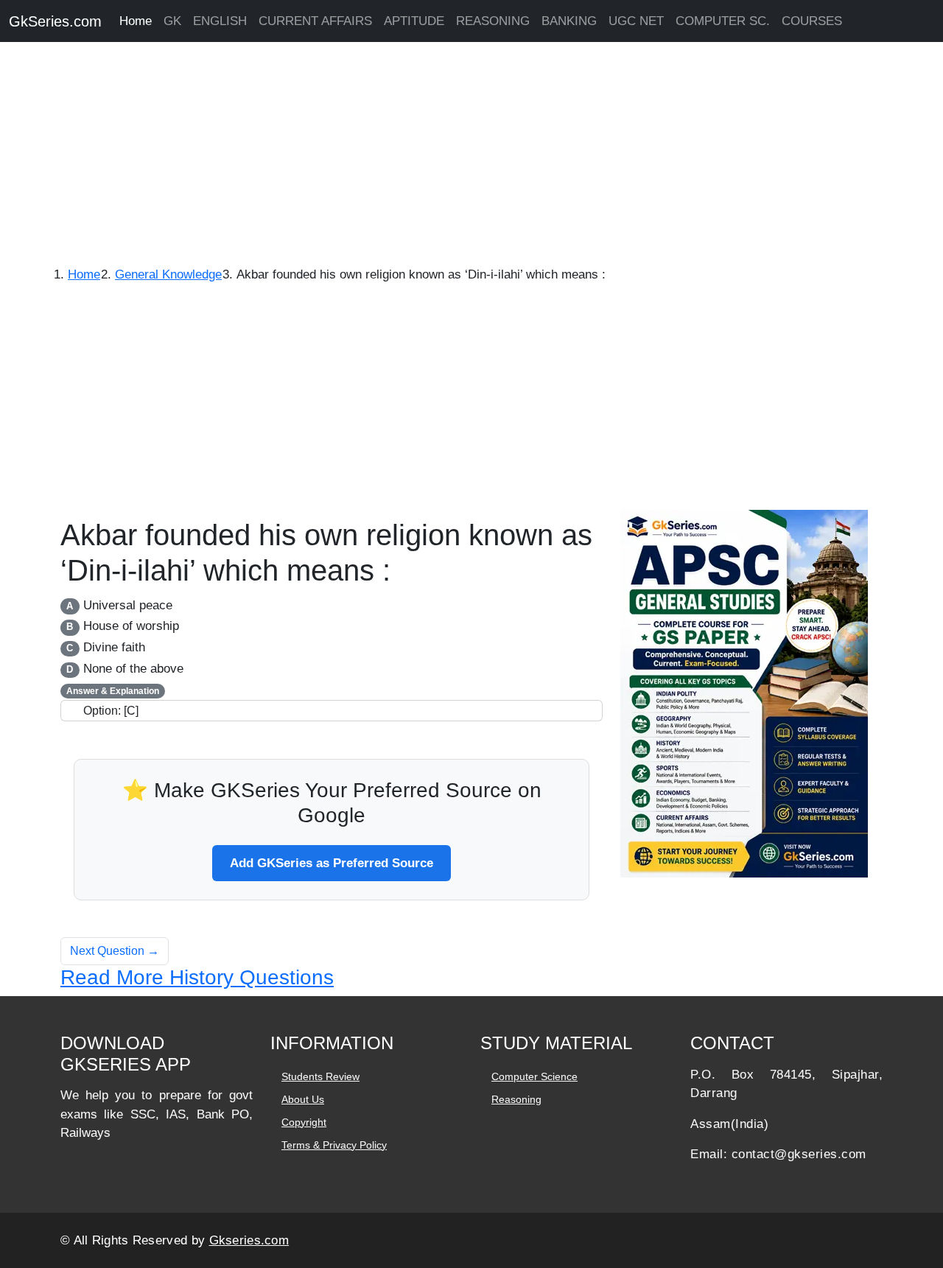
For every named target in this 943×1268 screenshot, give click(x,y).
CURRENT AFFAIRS (315, 21)
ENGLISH (220, 21)
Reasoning (516, 1099)
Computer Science (534, 1076)
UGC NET (636, 21)
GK (172, 21)
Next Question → (114, 951)
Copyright (303, 1122)
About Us (302, 1099)
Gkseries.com (249, 1240)
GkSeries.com (55, 21)
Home (135, 21)
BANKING (569, 21)
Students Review (320, 1076)
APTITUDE (414, 21)
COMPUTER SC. (723, 21)
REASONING (493, 21)
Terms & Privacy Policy (334, 1145)
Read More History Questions (197, 977)
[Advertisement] (442, 155)
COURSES (812, 21)
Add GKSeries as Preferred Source (331, 863)
